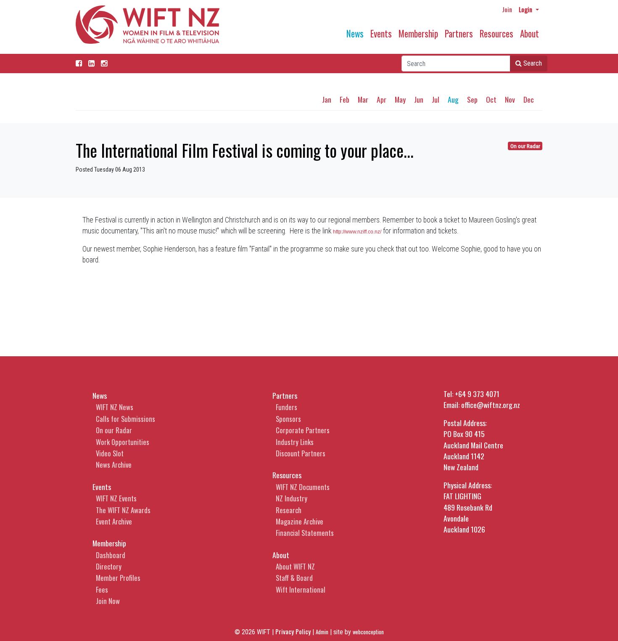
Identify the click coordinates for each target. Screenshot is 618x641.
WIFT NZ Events (116, 498)
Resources (496, 33)
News (355, 33)
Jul (435, 99)
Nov (510, 99)
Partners (459, 33)
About (529, 33)
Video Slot (110, 453)
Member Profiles (118, 577)
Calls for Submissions (125, 418)
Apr (381, 99)
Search (532, 63)
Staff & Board (294, 577)
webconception (368, 632)
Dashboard (110, 555)
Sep (472, 99)
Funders (286, 407)
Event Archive (114, 521)
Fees (102, 589)
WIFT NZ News (114, 407)
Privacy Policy (293, 631)
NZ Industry (291, 498)
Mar (363, 99)
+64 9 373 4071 (477, 393)
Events (381, 33)
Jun (418, 99)
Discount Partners (300, 453)
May (400, 99)
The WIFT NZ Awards (123, 510)
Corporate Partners (303, 430)
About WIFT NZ (295, 566)
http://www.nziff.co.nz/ (357, 232)
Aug (453, 99)
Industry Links (295, 442)
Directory (108, 566)
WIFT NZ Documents (303, 487)
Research (288, 510)
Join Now (108, 601)
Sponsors (288, 418)
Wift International (300, 589)
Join (507, 9)
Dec (528, 99)
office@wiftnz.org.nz (490, 404)
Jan (326, 99)
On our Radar (525, 146)
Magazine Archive (299, 521)
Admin (322, 632)
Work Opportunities (122, 442)
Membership (418, 33)
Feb (344, 99)
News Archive (114, 464)
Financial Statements (305, 532)
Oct (491, 99)
